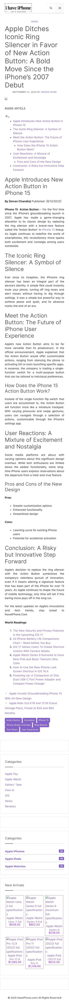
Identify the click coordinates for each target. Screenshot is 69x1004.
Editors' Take (13, 784)
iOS (7, 795)
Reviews (10, 806)
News (34, 21)
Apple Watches (34, 866)
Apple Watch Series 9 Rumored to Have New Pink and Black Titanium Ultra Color (38, 659)
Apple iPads (34, 858)
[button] (51, 8)
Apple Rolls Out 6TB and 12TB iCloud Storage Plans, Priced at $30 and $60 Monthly (31, 708)
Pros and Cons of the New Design (39, 161)
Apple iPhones (34, 851)
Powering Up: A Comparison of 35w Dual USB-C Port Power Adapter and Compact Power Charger (37, 679)
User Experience (30, 729)
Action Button (13, 720)
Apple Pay (11, 773)
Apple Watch (13, 779)
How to (9, 790)
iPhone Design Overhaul (18, 725)
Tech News (12, 729)
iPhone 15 (48, 229)
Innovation (29, 720)
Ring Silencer (40, 725)
